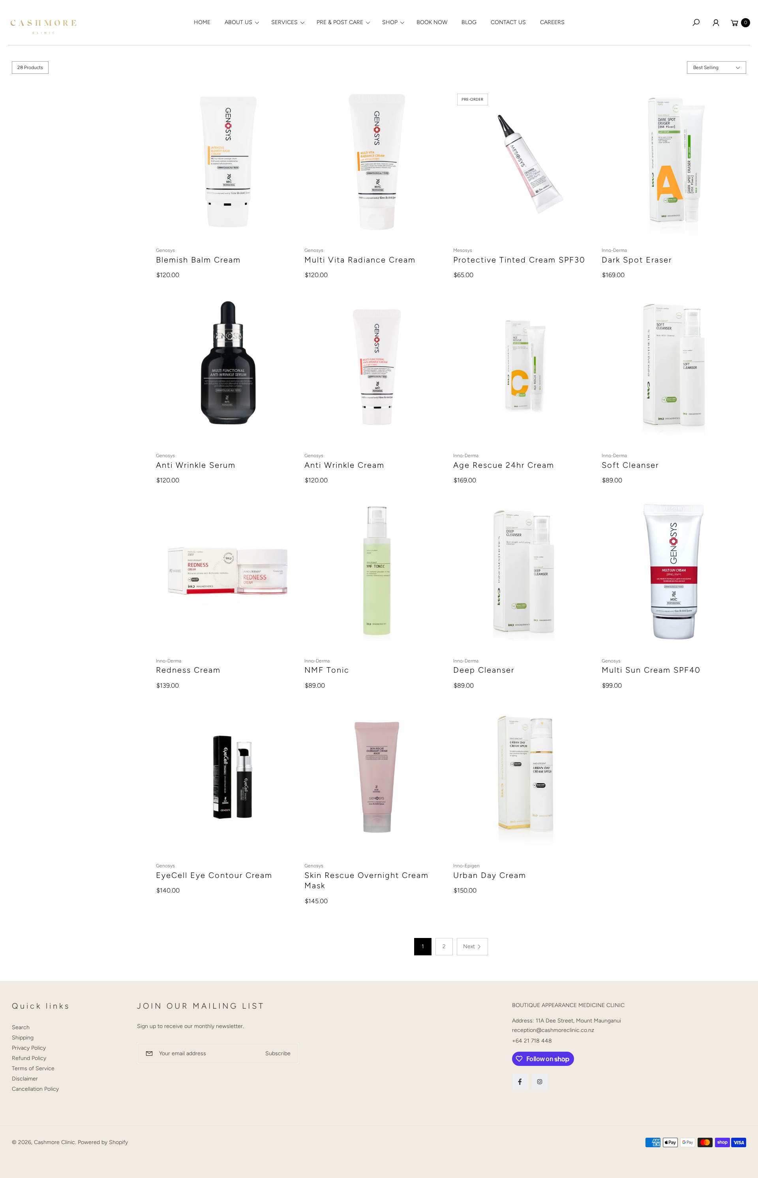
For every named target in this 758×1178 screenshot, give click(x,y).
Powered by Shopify (103, 1142)
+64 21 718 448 (532, 1040)
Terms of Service (33, 1068)
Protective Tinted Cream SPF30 (519, 259)
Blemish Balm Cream (198, 259)
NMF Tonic (326, 670)
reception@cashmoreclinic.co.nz (553, 1030)
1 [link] (423, 946)
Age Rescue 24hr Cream (503, 465)
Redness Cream (188, 670)
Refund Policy (29, 1058)
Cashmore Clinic (54, 1142)
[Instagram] (540, 1082)
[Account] (715, 22)
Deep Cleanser (483, 670)
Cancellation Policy (35, 1089)
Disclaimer (25, 1078)
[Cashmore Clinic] (43, 22)
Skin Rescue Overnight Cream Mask (366, 880)
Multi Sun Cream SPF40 (651, 670)
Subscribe (278, 1053)
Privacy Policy (29, 1048)
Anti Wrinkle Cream (344, 465)
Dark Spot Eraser (637, 259)
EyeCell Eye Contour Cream (214, 875)
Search (21, 1027)
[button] (241, 22)
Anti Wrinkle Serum (196, 465)
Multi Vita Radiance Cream (360, 259)
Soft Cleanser (630, 465)
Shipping (23, 1037)
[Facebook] (520, 1082)
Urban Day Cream (489, 875)
